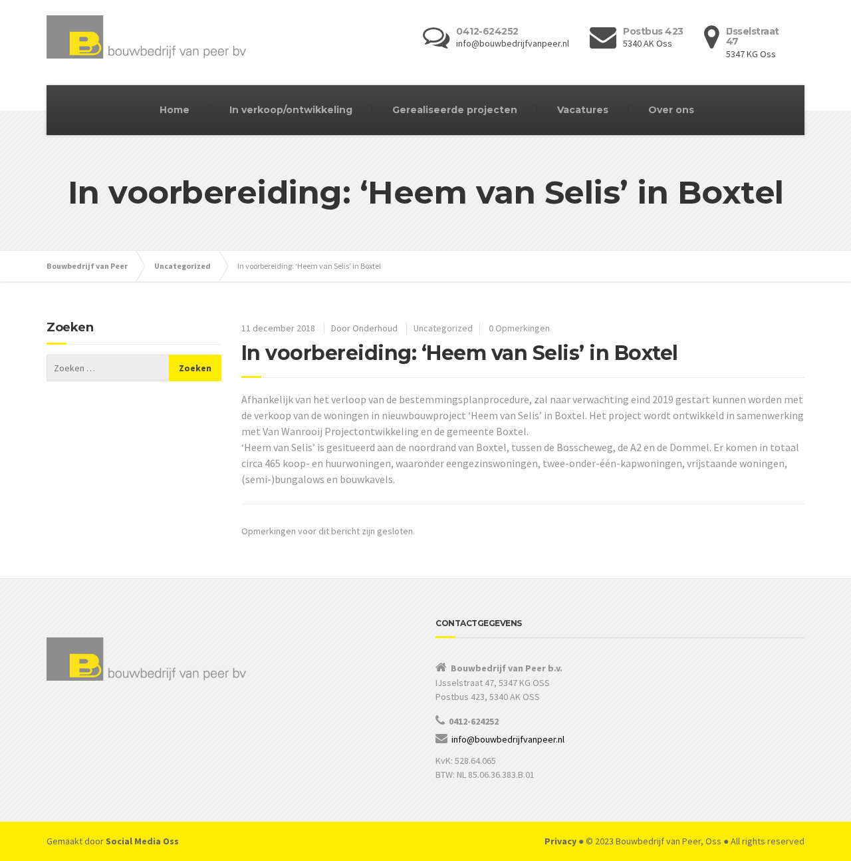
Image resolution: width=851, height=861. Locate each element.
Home (174, 110)
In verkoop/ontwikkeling (290, 110)
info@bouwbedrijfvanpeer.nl (507, 739)
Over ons (671, 110)
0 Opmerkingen (519, 328)
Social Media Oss (142, 841)
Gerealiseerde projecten (454, 110)
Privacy (560, 841)
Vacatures (582, 110)
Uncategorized (443, 328)
